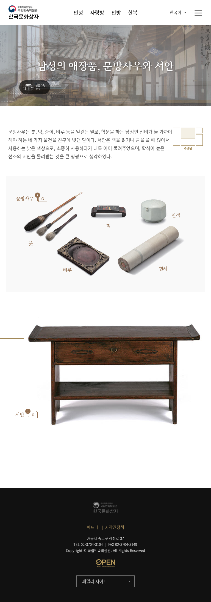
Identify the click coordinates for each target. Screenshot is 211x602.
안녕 (78, 12)
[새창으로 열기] (105, 563)
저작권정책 (114, 527)
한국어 (175, 12)
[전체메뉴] (198, 13)
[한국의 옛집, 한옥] (34, 87)
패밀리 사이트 (94, 581)
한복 (132, 12)
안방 (116, 12)
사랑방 (97, 12)
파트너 (92, 527)
